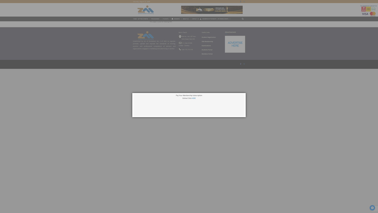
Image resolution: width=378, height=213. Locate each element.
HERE (194, 100)
